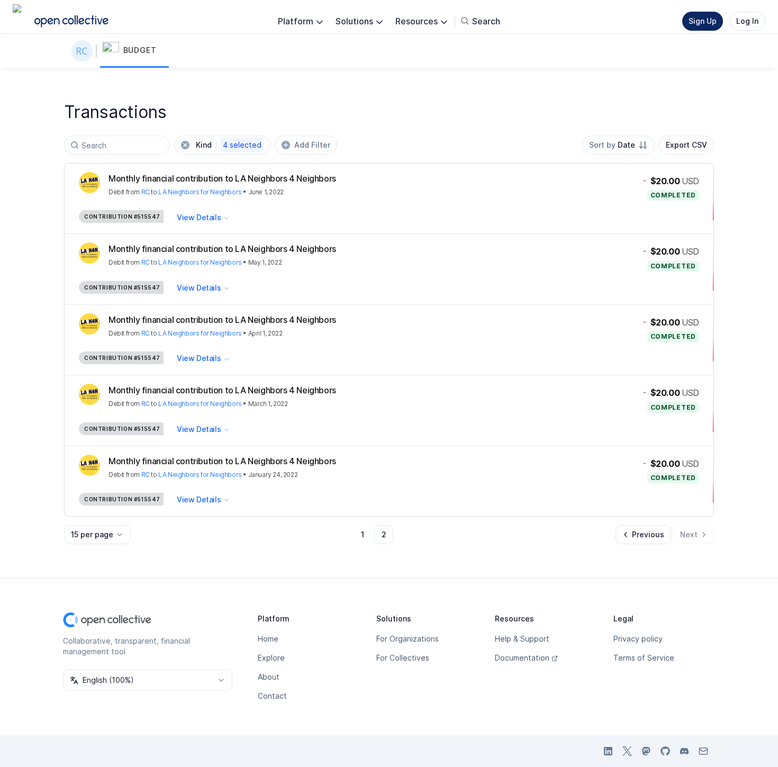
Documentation (522, 657)
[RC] (84, 50)
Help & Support (522, 638)
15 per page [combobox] (92, 534)
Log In (747, 20)
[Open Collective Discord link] (684, 751)
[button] (134, 51)
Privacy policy (638, 638)
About (268, 676)
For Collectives (402, 657)
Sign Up (703, 20)
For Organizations (407, 638)
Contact (272, 695)
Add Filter (312, 144)
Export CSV (686, 144)
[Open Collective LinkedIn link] (608, 751)
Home (268, 638)
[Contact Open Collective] (703, 751)
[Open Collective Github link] (665, 751)
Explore (271, 657)
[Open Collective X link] (627, 751)
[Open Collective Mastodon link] (646, 751)
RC (145, 192)
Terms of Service (643, 657)
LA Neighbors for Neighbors (200, 192)
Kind (228, 144)
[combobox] (618, 145)
